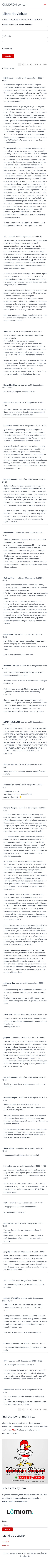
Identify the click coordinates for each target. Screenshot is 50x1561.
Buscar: (5, 1521)
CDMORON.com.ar (14, 4)
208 (36, 64)
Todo (45, 64)
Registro (5, 1545)
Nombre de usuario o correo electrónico (17, 24)
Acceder (5, 1542)
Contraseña (6, 36)
